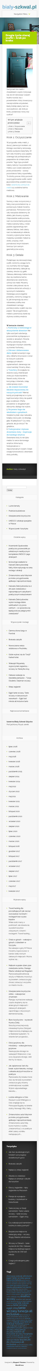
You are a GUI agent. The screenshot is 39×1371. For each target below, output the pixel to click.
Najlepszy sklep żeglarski (18, 1170)
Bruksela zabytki (15, 640)
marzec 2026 (14, 767)
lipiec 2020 (13, 831)
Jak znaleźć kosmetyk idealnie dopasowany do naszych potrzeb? (17, 390)
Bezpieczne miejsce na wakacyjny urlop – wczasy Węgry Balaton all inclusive (19, 1234)
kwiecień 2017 (14, 891)
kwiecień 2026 (14, 762)
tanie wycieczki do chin (18, 1318)
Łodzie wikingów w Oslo (18, 1097)
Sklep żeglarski (14, 687)
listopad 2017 (14, 856)
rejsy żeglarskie (26, 1294)
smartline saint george (23, 1299)
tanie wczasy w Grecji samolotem (18, 1315)
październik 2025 (15, 771)
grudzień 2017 (14, 851)
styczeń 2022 (14, 791)
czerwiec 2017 (14, 881)
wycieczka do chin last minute (18, 1338)
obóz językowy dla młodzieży (17, 1290)
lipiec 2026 (13, 747)
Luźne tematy (14, 506)
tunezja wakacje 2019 (21, 1320)
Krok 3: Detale (14, 131)
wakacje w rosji (27, 1328)
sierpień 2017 (14, 871)
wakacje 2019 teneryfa (22, 1322)
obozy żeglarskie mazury (15, 1289)
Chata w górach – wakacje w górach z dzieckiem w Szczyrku (20, 942)
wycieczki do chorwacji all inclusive (18, 1342)
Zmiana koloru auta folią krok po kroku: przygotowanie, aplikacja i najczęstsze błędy (20, 578)
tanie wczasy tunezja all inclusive (19, 1311)
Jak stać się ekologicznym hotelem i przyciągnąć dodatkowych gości (19, 1155)
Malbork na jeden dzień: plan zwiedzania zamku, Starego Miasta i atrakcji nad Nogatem (20, 968)
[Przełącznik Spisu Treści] (27, 123)
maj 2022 (12, 786)
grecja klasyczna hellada (18, 1279)
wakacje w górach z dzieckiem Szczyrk (16, 1327)
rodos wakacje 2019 (13, 1297)
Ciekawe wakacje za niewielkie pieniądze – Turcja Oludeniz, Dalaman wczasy (20, 678)
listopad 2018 (14, 846)
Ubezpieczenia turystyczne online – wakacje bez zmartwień (19, 994)
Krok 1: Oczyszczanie (17, 126)
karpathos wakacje (26, 1282)
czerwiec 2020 (14, 836)
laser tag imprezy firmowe (19, 1285)
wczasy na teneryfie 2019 (14, 1336)
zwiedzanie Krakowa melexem (16, 1346)
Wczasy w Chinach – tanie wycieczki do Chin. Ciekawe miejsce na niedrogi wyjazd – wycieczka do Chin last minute (20, 1249)
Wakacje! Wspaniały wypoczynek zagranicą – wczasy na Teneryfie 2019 (19, 666)
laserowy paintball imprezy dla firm (16, 1283)
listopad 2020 (14, 811)
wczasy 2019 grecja (15, 1329)
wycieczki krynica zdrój (24, 1345)
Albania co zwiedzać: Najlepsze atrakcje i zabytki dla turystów (19, 1179)
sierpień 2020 (14, 826)
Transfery (12, 370)
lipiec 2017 (13, 876)
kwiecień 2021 (14, 801)
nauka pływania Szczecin (18, 1287)
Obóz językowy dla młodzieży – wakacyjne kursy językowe (20, 1045)
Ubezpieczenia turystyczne (19, 516)
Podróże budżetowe (17, 511)
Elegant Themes (19, 1362)
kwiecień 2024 (14, 781)
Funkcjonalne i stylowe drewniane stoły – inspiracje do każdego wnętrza (19, 432)
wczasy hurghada (24, 1334)
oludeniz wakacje (16, 1292)
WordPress (19, 1365)
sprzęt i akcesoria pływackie (14, 1301)
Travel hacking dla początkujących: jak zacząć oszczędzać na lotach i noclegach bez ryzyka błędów (20, 914)
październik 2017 (15, 861)
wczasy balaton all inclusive (15, 1332)
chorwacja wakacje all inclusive (19, 1276)
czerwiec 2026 (14, 752)
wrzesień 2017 (14, 866)
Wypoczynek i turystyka (18, 529)
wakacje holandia (14, 1324)
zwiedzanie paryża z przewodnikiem (16, 1348)
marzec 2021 (14, 806)
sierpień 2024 (14, 776)
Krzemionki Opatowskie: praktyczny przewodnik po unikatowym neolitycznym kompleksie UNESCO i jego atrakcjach (19, 551)
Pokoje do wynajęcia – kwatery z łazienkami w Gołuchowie (18, 1199)
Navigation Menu (20, 14)
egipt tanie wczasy (15, 1278)
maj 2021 (12, 796)
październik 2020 (15, 816)
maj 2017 (12, 886)
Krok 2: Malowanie (16, 129)
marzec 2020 (14, 841)
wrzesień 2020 (14, 821)
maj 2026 (12, 757)
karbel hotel (17, 1282)
